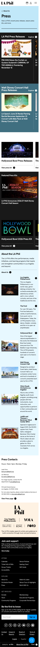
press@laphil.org (15, 482)
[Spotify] (28, 625)
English (14, 639)
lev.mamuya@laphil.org (8, 476)
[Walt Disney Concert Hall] (9, 372)
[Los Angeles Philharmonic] (9, 290)
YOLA (3, 598)
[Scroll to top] (37, 644)
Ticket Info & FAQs (7, 564)
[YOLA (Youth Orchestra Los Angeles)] (9, 399)
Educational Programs (27, 598)
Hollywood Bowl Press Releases (16, 161)
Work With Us (24, 585)
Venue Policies (24, 561)
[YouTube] (24, 625)
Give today (5, 551)
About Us (6, 11)
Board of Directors (22, 633)
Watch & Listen (24, 580)
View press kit (6, 168)
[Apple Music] (32, 625)
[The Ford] (9, 317)
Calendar (4, 561)
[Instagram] (15, 625)
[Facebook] (6, 625)
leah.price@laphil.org (7, 471)
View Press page (7, 499)
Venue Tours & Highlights (28, 582)
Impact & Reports (12, 633)
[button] (35, 3)
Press (3, 585)
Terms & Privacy (32, 633)
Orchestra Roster (7, 582)
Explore (31, 37)
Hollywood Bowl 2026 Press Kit (16, 239)
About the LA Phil (22, 644)
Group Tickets (6, 567)
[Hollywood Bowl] (9, 345)
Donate (3, 595)
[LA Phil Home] (7, 3)
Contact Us (4, 633)
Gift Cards (23, 567)
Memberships (24, 595)
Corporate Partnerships (27, 600)
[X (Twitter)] (10, 625)
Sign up (32, 617)
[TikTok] (19, 625)
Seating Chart (24, 564)
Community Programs (8, 600)
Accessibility (5, 570)
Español (23, 639)
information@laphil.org (18, 494)
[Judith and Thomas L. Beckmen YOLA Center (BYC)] (9, 433)
